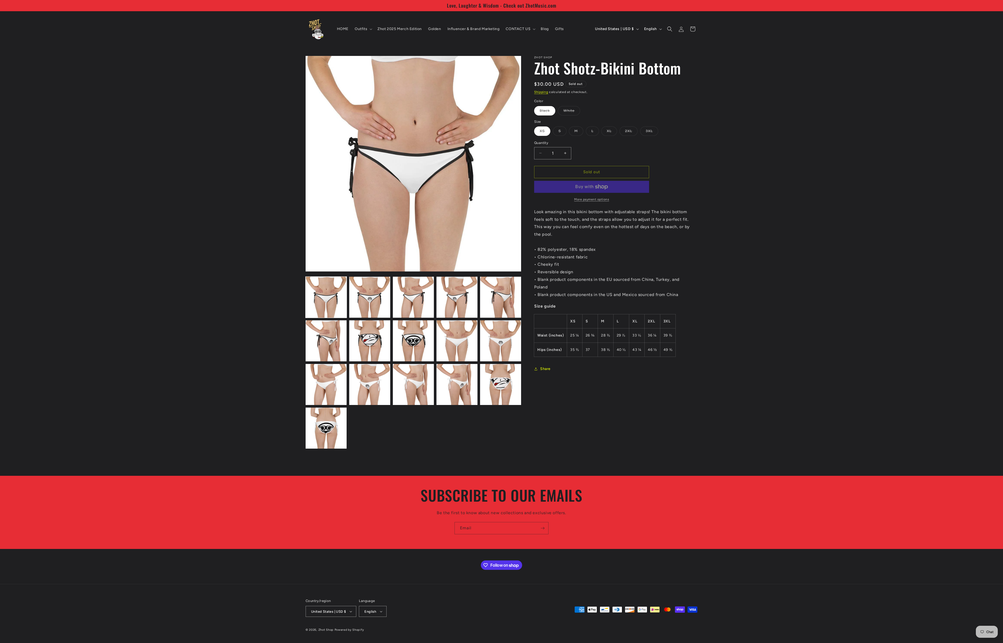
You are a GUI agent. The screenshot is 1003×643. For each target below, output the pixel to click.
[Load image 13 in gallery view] (413, 384)
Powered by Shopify (349, 630)
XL (612, 132)
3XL (652, 132)
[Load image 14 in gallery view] (456, 384)
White (571, 111)
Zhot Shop (326, 630)
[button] (363, 29)
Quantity (541, 143)
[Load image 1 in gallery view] (326, 297)
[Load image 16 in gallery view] (326, 428)
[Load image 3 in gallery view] (413, 297)
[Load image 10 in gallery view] (500, 340)
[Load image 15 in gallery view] (500, 384)
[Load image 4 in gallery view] (456, 297)
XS (545, 132)
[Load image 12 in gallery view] (369, 384)
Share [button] (545, 369)
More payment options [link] (591, 199)
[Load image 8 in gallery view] (413, 340)
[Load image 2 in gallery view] (369, 297)
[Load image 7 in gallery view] (369, 340)
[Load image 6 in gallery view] (326, 340)
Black (547, 111)
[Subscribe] (542, 528)
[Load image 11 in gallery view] (326, 384)
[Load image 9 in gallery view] (456, 340)
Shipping (541, 92)
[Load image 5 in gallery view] (500, 297)
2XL (631, 132)
